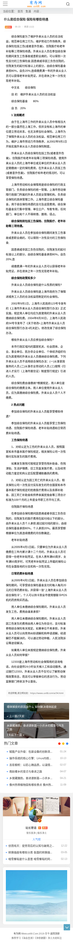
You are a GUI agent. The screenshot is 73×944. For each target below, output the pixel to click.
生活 (28, 11)
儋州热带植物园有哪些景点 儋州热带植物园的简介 (31, 785)
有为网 (17, 933)
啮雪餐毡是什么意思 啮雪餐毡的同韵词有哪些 (31, 859)
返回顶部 (55, 933)
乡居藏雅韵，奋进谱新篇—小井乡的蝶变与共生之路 (31, 778)
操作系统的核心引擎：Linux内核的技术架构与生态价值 (31, 758)
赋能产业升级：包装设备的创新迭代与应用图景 (31, 751)
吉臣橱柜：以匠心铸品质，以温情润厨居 (31, 765)
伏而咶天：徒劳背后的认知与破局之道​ (31, 846)
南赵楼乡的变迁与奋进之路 (25, 771)
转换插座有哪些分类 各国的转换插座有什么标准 (31, 852)
